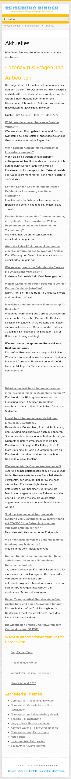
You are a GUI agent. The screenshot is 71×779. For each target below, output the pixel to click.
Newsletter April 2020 (23, 683)
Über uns (22, 771)
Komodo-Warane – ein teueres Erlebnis (34, 727)
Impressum (59, 771)
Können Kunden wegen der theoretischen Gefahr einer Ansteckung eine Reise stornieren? (32, 191)
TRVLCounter (22, 114)
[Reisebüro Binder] (32, 10)
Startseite (11, 771)
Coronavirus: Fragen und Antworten (32, 700)
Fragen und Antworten (24, 662)
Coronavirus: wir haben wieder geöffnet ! (35, 714)
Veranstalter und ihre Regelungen (31, 672)
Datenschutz (45, 771)
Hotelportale (18, 736)
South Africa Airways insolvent (28, 745)
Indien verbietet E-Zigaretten (28, 741)
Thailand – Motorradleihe (26, 718)
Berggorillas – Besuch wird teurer (31, 723)
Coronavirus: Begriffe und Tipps (30, 732)
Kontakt (33, 771)
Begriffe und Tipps (22, 652)
